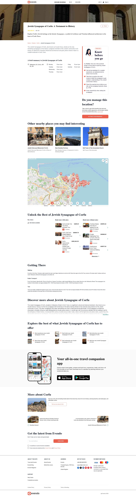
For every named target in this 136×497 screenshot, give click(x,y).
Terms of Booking (65, 487)
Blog (70, 2)
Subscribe (61, 441)
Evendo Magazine (32, 467)
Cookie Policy (48, 448)
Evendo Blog (31, 465)
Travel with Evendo (32, 462)
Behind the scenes (48, 465)
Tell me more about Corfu (58, 404)
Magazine (77, 2)
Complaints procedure (33, 480)
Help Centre (30, 477)
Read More (105, 314)
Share (105, 26)
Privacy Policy (57, 448)
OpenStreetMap (32, 158)
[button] (68, 181)
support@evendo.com (82, 465)
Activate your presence (95, 116)
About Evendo (47, 462)
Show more (95, 256)
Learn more (100, 111)
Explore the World (60, 2)
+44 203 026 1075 (81, 462)
